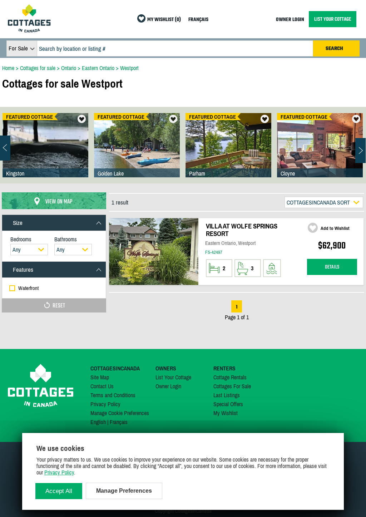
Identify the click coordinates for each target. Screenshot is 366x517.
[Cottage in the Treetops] (228, 152)
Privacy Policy (105, 404)
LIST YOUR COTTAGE (332, 19)
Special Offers (228, 404)
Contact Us (102, 386)
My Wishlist (225, 413)
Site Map (99, 377)
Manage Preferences (124, 491)
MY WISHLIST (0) (164, 20)
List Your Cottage (173, 377)
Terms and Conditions (112, 395)
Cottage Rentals (230, 377)
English (98, 422)
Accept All (58, 491)
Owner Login (168, 386)
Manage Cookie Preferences (119, 413)
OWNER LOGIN (290, 20)
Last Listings (226, 395)
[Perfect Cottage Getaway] (320, 152)
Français (119, 422)
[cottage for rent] (29, 30)
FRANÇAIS (198, 20)
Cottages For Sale (232, 386)
